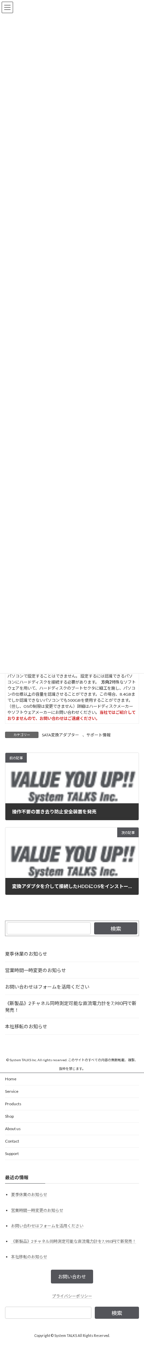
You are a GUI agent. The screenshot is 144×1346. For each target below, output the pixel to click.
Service (11, 1091)
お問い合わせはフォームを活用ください (47, 987)
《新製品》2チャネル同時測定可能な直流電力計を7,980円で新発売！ (71, 1006)
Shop (9, 1116)
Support (12, 1153)
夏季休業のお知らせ (26, 954)
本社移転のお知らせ (26, 1026)
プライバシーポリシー (72, 1296)
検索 (116, 928)
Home (10, 1078)
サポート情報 (98, 734)
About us (13, 1128)
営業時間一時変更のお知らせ (35, 970)
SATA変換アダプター (60, 734)
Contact (12, 1141)
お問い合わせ (72, 1277)
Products (13, 1103)
